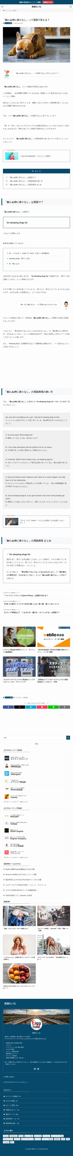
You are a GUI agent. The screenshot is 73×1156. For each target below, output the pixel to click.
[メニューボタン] (2, 6)
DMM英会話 (13, 1136)
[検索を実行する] (68, 738)
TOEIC (21, 1136)
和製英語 (57, 1139)
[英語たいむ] (36, 6)
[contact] (38, 1069)
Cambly (6, 1136)
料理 (68, 1139)
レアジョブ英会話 (47, 1139)
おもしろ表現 (29, 1136)
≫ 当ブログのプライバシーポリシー (15, 1082)
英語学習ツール (12, 1119)
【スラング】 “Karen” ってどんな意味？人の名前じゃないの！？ (42, 521)
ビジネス (37, 1139)
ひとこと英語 (8, 23)
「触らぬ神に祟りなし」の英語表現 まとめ (25, 184)
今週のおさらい (12, 1110)
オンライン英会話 (13, 1096)
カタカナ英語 (12, 1101)
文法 (63, 1139)
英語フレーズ (12, 1114)
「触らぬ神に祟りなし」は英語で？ (22, 177)
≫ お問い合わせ (8, 1077)
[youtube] (35, 1069)
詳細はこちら (48, 2)
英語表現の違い (12, 1123)
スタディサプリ (8, 1139)
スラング (17, 1139)
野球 (12, 1142)
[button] (8, 707)
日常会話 (25, 697)
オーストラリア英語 (57, 1136)
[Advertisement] (36, 368)
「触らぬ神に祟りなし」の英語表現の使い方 (26, 181)
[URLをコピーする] (64, 707)
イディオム (18, 697)
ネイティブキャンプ (27, 1139)
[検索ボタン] (70, 6)
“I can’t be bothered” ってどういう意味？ (35, 156)
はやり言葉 (38, 1136)
